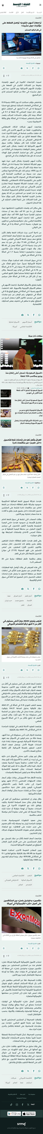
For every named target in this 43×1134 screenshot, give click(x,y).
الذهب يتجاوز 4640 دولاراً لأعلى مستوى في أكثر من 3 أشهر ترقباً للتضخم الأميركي (22, 621)
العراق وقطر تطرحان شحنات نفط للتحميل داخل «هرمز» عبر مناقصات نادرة (22, 440)
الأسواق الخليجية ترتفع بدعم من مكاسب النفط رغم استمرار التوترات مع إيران (28, 411)
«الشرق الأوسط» (30, 61)
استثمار (29, 1081)
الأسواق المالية (14, 320)
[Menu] (41, 4)
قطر (22, 603)
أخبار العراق (18, 594)
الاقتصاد (11, 10)
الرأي (17, 10)
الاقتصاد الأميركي (25, 1076)
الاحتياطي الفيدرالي (11, 878)
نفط (9, 594)
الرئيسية (39, 10)
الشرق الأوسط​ (30, 10)
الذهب (29, 874)
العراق (29, 603)
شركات (13, 1076)
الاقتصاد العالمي (26, 325)
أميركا (15, 325)
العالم (22, 10)
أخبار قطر (28, 594)
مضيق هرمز (19, 599)
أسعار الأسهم (27, 320)
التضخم (29, 883)
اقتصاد (29, 599)
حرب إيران (8, 599)
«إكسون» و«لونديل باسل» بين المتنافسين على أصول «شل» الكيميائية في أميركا (22, 900)
